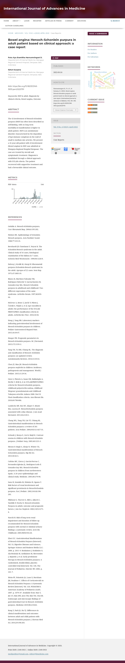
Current (69, 21)
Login (26, 21)
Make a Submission (98, 34)
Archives (81, 21)
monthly (34, 207)
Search (116, 21)
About (16, 21)
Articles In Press (53, 21)
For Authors (92, 53)
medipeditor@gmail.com (18, 654)
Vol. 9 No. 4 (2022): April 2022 (37, 33)
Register (37, 21)
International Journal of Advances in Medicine (44, 8)
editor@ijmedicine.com (38, 654)
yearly (41, 207)
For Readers (92, 49)
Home (6, 21)
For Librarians (93, 57)
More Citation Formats (64, 110)
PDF (56, 58)
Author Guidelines (14, 26)
